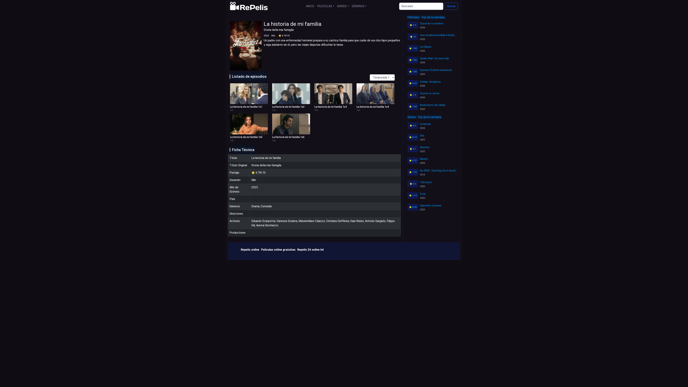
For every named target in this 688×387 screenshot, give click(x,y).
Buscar (451, 6)
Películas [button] (324, 6)
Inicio (310, 6)
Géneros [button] (358, 6)
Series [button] (342, 6)
